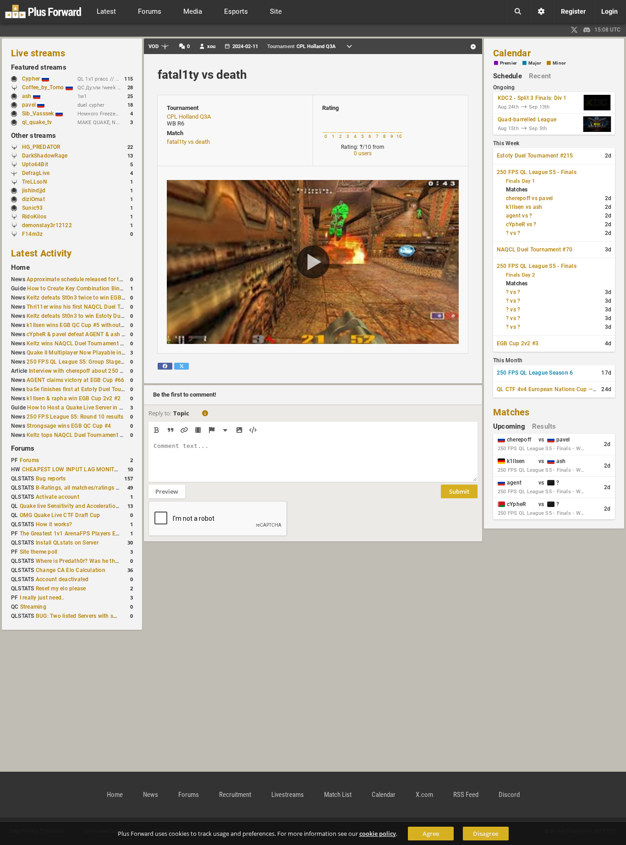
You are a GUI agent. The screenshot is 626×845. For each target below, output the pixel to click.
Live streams (38, 53)
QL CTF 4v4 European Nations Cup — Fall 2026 (557, 389)
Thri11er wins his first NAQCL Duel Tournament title (93, 307)
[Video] (198, 430)
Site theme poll (39, 552)
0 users (363, 153)
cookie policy (377, 833)
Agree (431, 833)
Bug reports (51, 478)
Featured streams (38, 67)
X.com (424, 794)
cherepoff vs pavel (529, 198)
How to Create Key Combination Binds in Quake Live (94, 288)
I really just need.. (42, 597)
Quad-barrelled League (527, 119)
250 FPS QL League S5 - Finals (537, 172)
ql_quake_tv (37, 122)
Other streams (33, 135)
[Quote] (170, 430)
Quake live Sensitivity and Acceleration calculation (84, 506)
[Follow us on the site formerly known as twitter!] (574, 30)
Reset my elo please (61, 588)
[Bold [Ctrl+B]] (156, 430)
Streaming (33, 607)
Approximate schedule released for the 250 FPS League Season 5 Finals (119, 279)
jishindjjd (33, 190)
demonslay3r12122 (47, 225)
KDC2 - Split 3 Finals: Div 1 (532, 98)
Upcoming (509, 426)
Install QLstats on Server (67, 543)
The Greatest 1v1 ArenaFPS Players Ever (71, 533)
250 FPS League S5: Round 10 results (75, 417)
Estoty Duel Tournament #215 (535, 156)
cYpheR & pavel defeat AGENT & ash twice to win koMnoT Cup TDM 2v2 (119, 334)
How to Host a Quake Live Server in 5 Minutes (86, 407)
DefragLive (35, 173)
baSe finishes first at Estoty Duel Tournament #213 (92, 389)
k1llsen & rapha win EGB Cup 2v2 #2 (74, 398)
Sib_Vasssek (38, 113)
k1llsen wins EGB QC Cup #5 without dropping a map (95, 325)
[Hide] (225, 430)
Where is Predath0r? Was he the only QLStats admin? (104, 561)
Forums (22, 448)
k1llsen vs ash (524, 207)
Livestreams (287, 794)
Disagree (485, 833)
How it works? (54, 524)
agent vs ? (519, 216)
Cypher (32, 79)
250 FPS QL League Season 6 (535, 373)
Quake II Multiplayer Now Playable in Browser (85, 352)
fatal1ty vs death (202, 75)
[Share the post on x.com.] (181, 366)
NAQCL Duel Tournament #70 (534, 249)
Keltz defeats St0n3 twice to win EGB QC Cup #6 (88, 297)
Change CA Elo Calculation (70, 570)
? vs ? (513, 233)
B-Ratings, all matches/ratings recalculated (91, 488)
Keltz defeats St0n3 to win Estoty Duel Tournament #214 (99, 316)
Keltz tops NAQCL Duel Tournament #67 (78, 435)
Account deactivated (62, 579)
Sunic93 (32, 208)
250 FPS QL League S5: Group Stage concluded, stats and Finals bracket (120, 362)
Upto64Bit (35, 164)
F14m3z (32, 234)
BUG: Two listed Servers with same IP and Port (95, 616)
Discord (509, 794)
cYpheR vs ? (521, 224)
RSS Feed (465, 794)
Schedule (507, 76)
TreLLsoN (34, 182)
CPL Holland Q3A (189, 116)
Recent (540, 76)
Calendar (512, 53)
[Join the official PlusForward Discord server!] (587, 30)
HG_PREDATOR (41, 147)
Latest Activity (41, 253)
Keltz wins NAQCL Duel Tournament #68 (78, 343)
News (150, 794)
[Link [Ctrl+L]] (184, 430)
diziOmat (33, 199)
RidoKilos (34, 216)
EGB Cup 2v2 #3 (517, 343)
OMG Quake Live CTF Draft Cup (60, 515)
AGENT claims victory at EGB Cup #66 (75, 380)
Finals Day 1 (520, 181)
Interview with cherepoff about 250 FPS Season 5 (92, 371)
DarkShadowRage (44, 156)
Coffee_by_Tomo (44, 87)
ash (27, 96)
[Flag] (211, 430)
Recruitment (235, 794)
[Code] (253, 430)
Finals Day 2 (520, 275)
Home (20, 267)
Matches (511, 412)
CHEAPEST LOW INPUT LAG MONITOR (71, 469)
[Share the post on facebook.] (165, 366)
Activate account (57, 497)
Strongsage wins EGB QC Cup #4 (69, 426)
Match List (337, 794)
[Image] (239, 430)
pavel (29, 105)
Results (544, 426)
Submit (459, 491)
